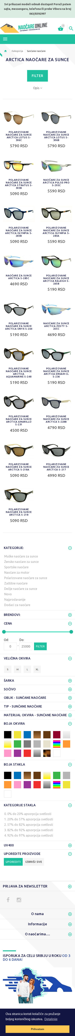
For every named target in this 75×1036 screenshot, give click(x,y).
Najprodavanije (14, 599)
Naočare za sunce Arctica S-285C (19, 276)
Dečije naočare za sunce (20, 588)
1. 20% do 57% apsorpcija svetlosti (28, 819)
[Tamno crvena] (57, 734)
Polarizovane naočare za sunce (25, 578)
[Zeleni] (17, 743)
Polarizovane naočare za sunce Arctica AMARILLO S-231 (19, 420)
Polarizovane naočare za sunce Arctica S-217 (56, 467)
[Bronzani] (37, 734)
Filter (37, 76)
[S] (8, 669)
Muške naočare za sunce (21, 556)
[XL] (37, 669)
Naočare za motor (16, 572)
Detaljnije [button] (51, 1019)
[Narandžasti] (66, 743)
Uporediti (13, 861)
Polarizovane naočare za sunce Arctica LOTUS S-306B (56, 136)
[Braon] (47, 734)
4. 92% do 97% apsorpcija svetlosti (28, 835)
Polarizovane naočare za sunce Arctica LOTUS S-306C (19, 136)
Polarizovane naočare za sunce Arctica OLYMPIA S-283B (18, 231)
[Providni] (66, 734)
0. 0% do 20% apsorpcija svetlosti (27, 814)
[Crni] (8, 734)
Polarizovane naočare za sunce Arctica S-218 (19, 512)
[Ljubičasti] (17, 753)
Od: (6, 640)
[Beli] (57, 753)
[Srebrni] (37, 753)
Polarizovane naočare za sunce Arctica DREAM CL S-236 (56, 372)
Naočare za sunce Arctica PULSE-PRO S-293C (56, 182)
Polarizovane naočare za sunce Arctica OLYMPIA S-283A (56, 231)
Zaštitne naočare (16, 583)
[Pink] (8, 753)
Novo (8, 594)
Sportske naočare (16, 567)
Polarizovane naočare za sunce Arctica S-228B (56, 419)
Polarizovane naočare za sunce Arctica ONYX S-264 (18, 326)
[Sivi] (37, 743)
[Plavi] (27, 734)
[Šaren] (57, 743)
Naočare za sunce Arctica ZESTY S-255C (56, 326)
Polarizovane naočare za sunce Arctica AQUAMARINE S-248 (19, 372)
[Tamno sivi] (27, 743)
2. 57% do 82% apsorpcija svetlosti (28, 824)
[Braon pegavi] (47, 753)
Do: (21, 640)
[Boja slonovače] (47, 743)
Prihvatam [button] (37, 1029)
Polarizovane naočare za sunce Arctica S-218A (19, 467)
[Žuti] (17, 734)
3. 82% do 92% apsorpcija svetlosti (28, 830)
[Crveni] (27, 753)
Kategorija (17, 51)
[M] (17, 669)
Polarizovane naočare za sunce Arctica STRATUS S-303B (19, 183)
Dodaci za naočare (17, 605)
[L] (27, 669)
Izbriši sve (33, 861)
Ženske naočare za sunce (21, 561)
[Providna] (8, 793)
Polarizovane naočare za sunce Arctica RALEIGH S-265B (56, 279)
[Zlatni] (8, 743)
